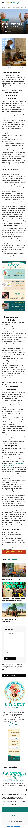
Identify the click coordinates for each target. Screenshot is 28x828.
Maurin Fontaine (8, 30)
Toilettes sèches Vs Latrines (11, 579)
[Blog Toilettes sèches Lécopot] (14, 2)
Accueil (3, 7)
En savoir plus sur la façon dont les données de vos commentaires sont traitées (13, 667)
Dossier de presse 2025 (9, 725)
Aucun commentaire (8, 31)
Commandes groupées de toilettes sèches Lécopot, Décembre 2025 (13, 599)
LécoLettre (8, 7)
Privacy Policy (17, 826)
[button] (25, 790)
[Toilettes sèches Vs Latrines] (14, 570)
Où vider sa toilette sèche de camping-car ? (11, 620)
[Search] (25, 2)
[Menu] (3, 2)
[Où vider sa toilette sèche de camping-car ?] (14, 610)
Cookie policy (10, 826)
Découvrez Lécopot (8, 723)
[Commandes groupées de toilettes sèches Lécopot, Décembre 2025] (14, 589)
